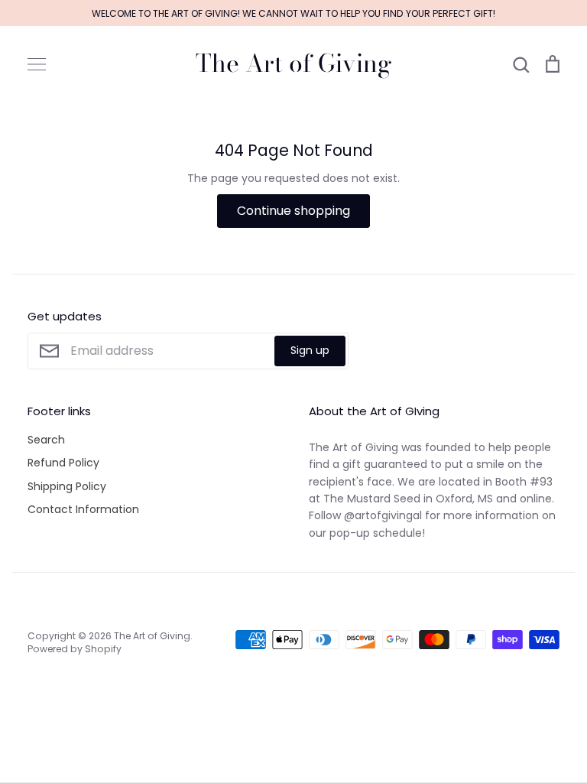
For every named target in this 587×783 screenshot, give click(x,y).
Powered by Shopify (75, 648)
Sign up (309, 350)
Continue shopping (293, 210)
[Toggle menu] (37, 64)
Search (46, 439)
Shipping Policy (67, 486)
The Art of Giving (294, 63)
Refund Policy (63, 462)
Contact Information (83, 509)
